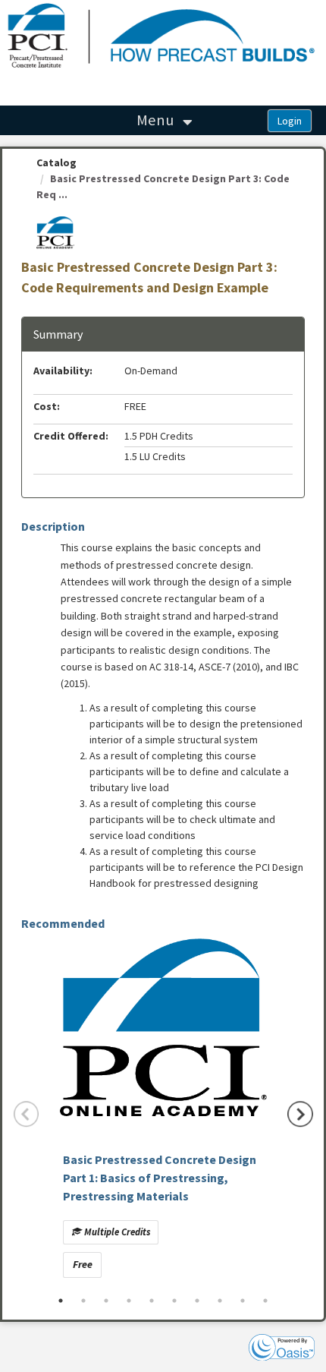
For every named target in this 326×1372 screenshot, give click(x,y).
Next (300, 1114)
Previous (26, 1114)
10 (265, 1300)
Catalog (56, 162)
